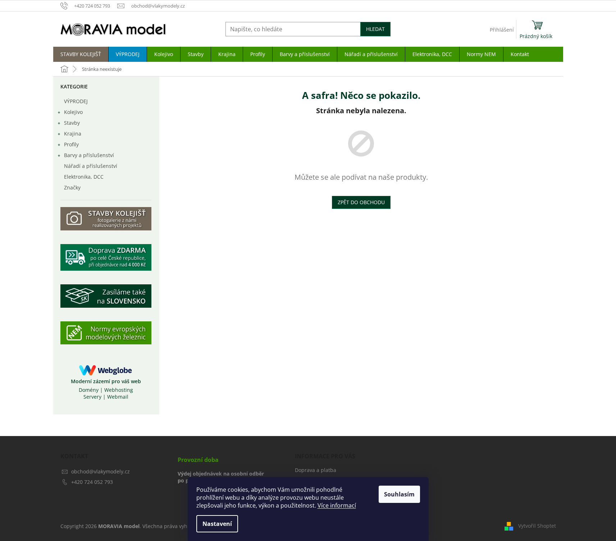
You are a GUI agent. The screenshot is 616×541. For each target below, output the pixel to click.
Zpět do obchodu (361, 202)
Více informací (337, 505)
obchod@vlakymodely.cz (100, 471)
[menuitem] (80, 54)
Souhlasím (399, 494)
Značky (72, 187)
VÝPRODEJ (76, 101)
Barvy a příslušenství (89, 155)
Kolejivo (73, 112)
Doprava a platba (315, 470)
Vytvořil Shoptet (537, 525)
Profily (71, 144)
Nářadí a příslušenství (90, 165)
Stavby (72, 122)
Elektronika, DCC (84, 176)
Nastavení (217, 524)
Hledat (375, 29)
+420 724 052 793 (92, 481)
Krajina (72, 133)
